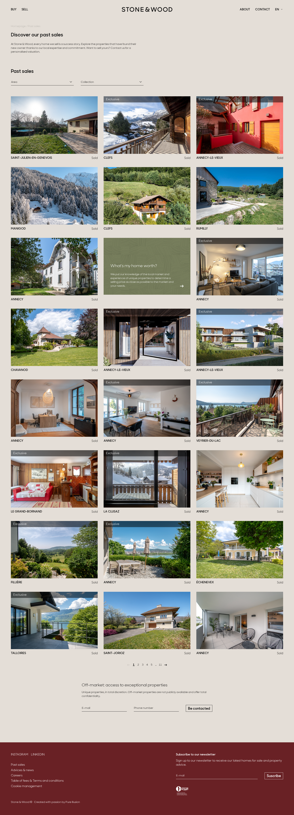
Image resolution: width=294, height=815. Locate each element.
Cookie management (26, 786)
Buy (14, 9)
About (245, 9)
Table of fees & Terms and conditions (37, 781)
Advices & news (22, 770)
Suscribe (274, 776)
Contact (262, 9)
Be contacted (199, 709)
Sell (25, 9)
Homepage (18, 26)
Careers (16, 775)
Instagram (19, 754)
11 (160, 665)
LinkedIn (38, 754)
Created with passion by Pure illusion (57, 802)
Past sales (18, 765)
